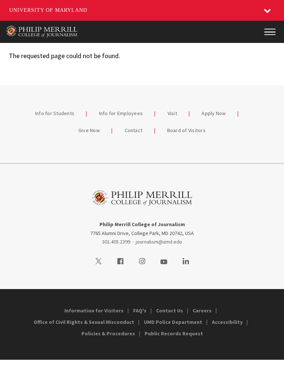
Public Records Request (174, 333)
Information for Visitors (94, 310)
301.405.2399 (116, 241)
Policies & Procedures (108, 333)
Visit (172, 113)
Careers (202, 310)
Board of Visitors (186, 130)
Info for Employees (121, 113)
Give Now (89, 130)
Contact (134, 130)
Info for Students (54, 113)
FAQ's (139, 310)
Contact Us (169, 310)
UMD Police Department (173, 322)
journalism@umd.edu (159, 241)
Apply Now (214, 113)
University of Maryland (48, 10)
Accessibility (227, 322)
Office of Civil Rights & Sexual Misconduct (84, 322)
